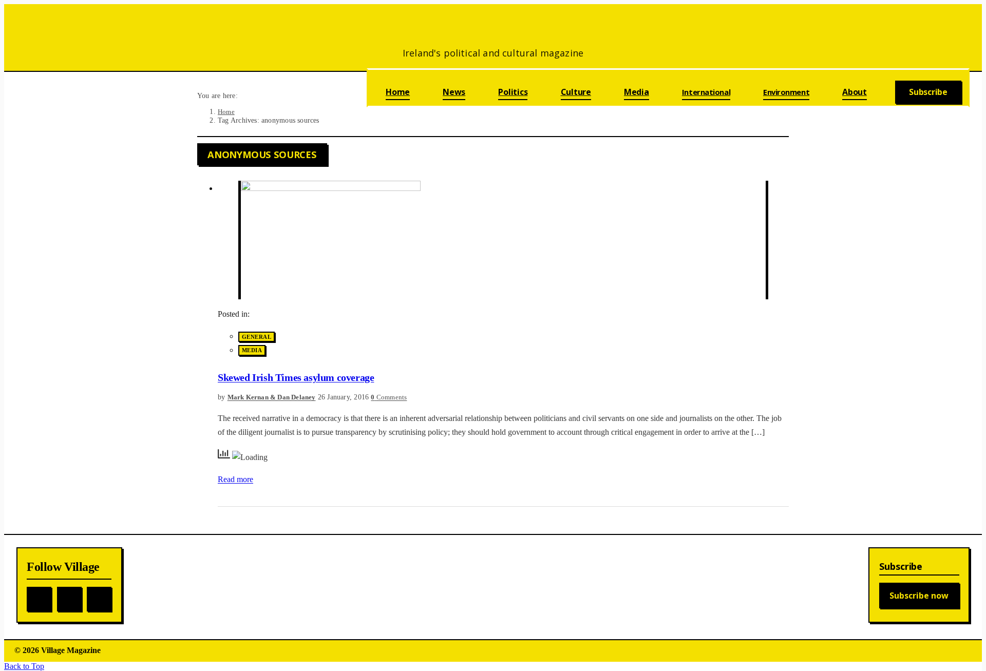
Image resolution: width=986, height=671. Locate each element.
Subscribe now (919, 595)
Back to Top (24, 666)
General (256, 337)
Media (252, 351)
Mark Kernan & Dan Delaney (271, 397)
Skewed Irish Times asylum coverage (296, 377)
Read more (235, 479)
